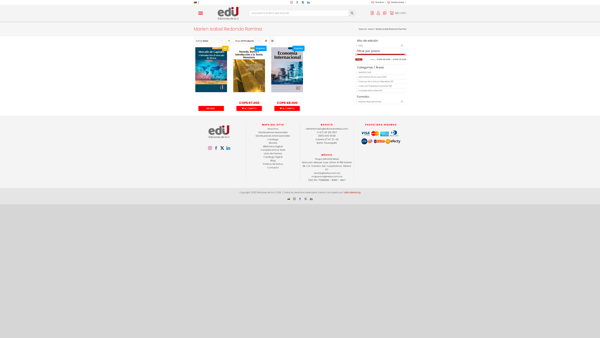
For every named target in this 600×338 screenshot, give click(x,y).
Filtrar (359, 59)
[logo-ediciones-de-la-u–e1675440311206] (228, 7)
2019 (360, 45)
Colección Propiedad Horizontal (373, 86)
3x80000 (362, 72)
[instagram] (291, 2)
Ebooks (273, 142)
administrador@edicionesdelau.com (327, 128)
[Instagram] (210, 148)
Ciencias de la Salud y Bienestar (374, 81)
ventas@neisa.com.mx (327, 173)
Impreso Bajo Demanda (369, 101)
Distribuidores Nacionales (273, 132)
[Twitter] (222, 148)
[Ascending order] (229, 41)
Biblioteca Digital (273, 146)
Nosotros (273, 128)
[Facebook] (216, 148)
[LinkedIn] (228, 148)
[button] (201, 13)
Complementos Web (368, 90)
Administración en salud (370, 77)
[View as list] (272, 41)
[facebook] (297, 2)
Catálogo (273, 139)
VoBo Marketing (352, 192)
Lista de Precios (273, 153)
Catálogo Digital (272, 157)
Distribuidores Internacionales (273, 135)
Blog (272, 160)
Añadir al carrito (249, 108)
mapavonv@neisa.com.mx (327, 176)
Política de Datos (273, 164)
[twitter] (303, 2)
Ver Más (210, 108)
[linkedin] (308, 2)
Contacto (273, 167)
